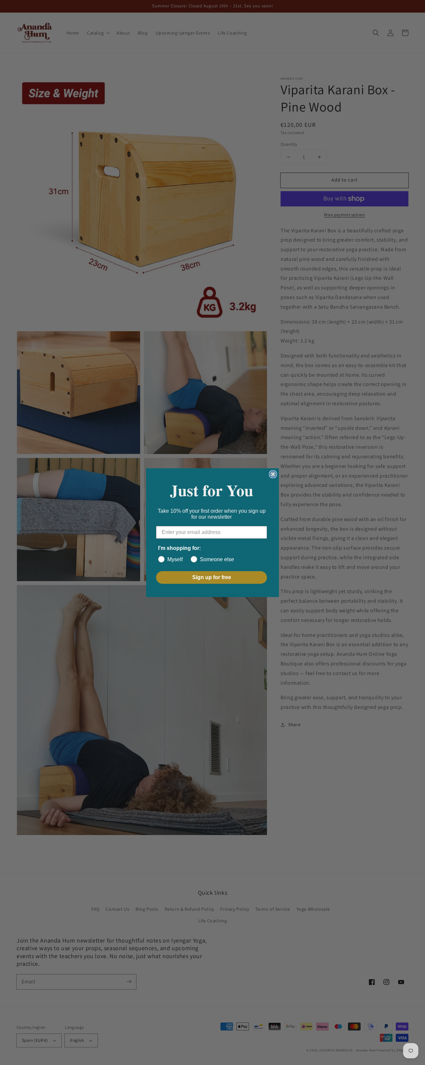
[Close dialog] (273, 474)
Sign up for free (211, 577)
